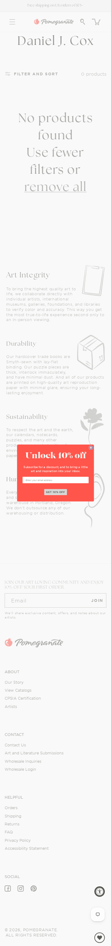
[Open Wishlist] (99, 937)
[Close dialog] (90, 447)
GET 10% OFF (55, 492)
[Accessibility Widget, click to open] (99, 891)
